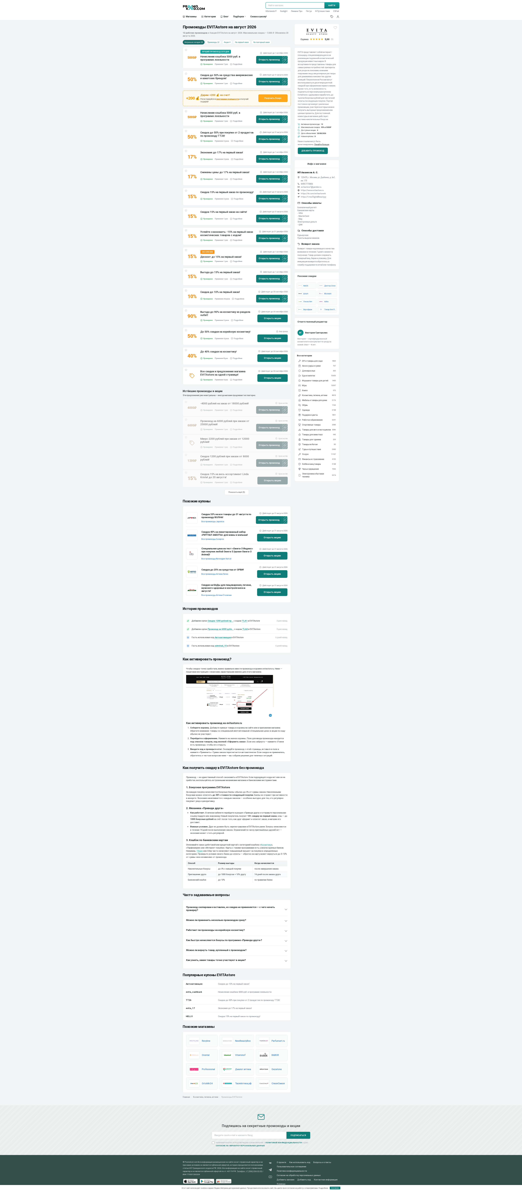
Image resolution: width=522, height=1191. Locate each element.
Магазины (191, 16)
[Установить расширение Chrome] (223, 1181)
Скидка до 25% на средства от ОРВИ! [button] (222, 569)
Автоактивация (223, 637)
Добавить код (304, 1180)
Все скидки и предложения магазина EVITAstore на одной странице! (222, 373)
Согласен (335, 1188)
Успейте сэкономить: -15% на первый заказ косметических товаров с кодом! (226, 233)
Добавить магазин (285, 1180)
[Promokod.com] (194, 7)
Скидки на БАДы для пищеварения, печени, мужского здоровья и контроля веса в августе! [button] (226, 588)
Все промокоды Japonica (212, 521)
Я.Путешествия (322, 11)
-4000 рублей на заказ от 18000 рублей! (224, 403)
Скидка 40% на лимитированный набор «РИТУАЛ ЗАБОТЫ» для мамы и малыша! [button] (224, 533)
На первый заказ (242, 42)
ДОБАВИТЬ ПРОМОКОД (312, 151)
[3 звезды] (316, 39)
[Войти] (337, 16)
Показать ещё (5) (236, 492)
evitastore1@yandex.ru (311, 187)
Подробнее (237, 64)
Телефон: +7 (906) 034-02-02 (249, 1171)
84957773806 (307, 184)
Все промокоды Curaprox (212, 539)
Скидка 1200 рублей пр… (220, 621)
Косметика (266, 845)
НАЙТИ (331, 5)
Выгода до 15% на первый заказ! (220, 272)
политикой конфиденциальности (283, 1143)
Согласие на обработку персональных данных (299, 1175)
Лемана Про (296, 11)
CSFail (336, 11)
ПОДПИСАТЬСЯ (298, 1135)
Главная (186, 1097)
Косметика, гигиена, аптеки (205, 1097)
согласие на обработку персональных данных (240, 1146)
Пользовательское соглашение (291, 1166)
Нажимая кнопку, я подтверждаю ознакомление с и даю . (262, 1144)
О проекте (281, 1162)
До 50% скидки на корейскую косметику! (225, 331)
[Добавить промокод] (331, 16)
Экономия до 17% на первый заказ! (221, 152)
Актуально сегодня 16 (194, 42)
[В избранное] (186, 50)
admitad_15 (221, 646)
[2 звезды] (314, 39)
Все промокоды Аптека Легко (214, 574)
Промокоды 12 (213, 42)
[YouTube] (270, 1177)
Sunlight (283, 11)
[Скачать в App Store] (190, 1181)
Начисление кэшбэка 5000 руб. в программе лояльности (220, 58)
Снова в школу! (258, 16)
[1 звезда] (311, 39)
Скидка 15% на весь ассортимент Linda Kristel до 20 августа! (224, 476)
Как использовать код (299, 1162)
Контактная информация (325, 1180)
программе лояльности (227, 99)
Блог (226, 16)
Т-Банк (199, 851)
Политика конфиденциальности (292, 1171)
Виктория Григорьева (316, 332)
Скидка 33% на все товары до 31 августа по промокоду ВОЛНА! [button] (226, 516)
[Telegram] (270, 1170)
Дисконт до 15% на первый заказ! (221, 256)
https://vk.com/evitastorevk (313, 193)
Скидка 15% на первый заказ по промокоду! (227, 192)
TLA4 (245, 629)
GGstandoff (271, 11)
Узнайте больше (321, 144)
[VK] (270, 1163)
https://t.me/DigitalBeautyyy (313, 197)
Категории (210, 16)
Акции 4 (227, 42)
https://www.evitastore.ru (312, 190)
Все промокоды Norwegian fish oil (216, 559)
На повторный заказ (261, 42)
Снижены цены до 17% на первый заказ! (224, 172)
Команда (281, 1184)
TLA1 (244, 621)
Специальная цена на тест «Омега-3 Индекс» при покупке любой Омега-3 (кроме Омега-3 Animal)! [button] (227, 551)
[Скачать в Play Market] (207, 1181)
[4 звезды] (319, 39)
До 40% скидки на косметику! (218, 351)
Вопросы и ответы (322, 1162)
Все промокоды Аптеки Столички (216, 595)
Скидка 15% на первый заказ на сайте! (223, 211)
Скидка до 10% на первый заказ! (220, 292)
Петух (309, 11)
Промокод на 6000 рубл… (221, 629)
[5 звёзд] (322, 39)
